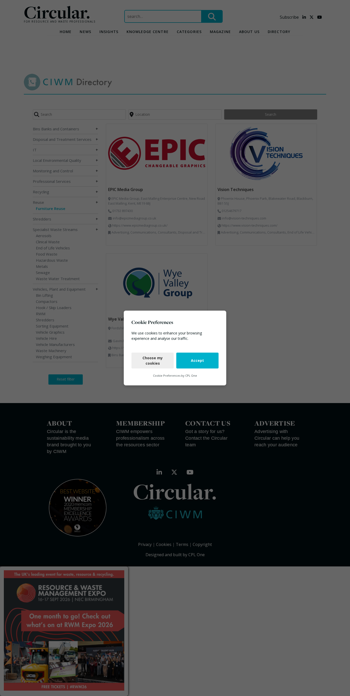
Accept (197, 360)
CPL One (191, 375)
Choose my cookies (152, 360)
